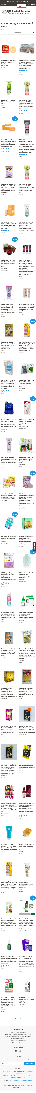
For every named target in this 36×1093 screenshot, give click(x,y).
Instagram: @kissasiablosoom (18, 1040)
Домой (2, 20)
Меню (5, 4)
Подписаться (29, 1063)
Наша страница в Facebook (18, 1038)
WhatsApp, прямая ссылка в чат (18, 1032)
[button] (23, 70)
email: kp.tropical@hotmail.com (18, 1042)
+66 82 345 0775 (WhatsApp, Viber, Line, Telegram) (18, 1034)
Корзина (32, 4)
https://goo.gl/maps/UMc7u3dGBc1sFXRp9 (21, 1080)
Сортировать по (5, 30)
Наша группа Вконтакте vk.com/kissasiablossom (18, 1036)
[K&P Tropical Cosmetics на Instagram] (20, 1051)
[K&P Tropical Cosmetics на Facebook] (16, 1051)
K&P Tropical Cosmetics (24, 1085)
